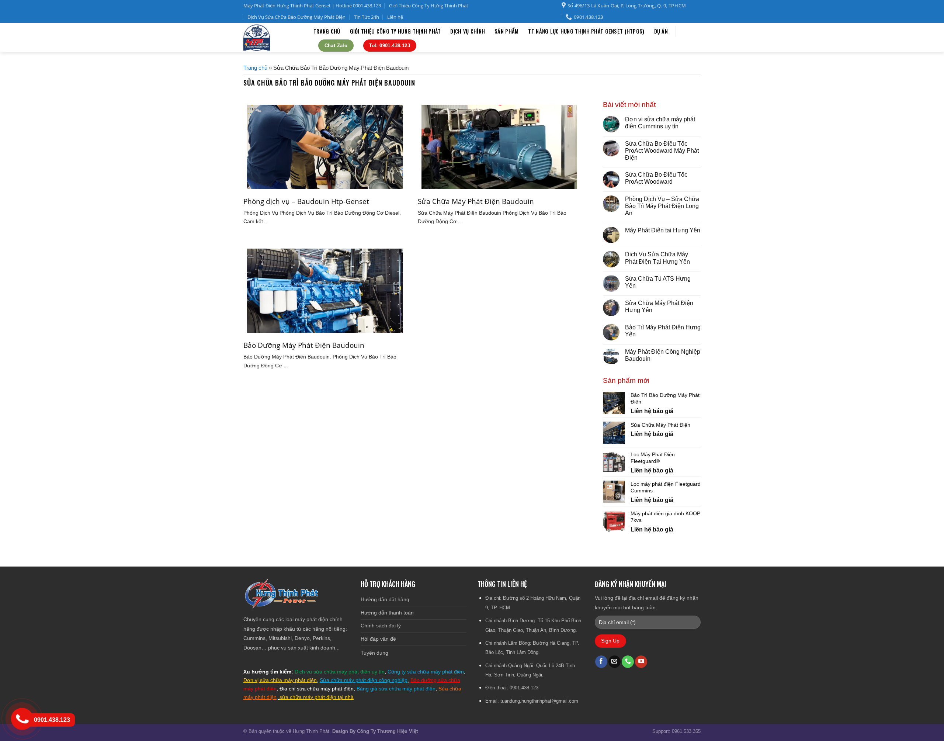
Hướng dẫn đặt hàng (385, 599)
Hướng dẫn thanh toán (387, 613)
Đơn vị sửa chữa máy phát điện (280, 680)
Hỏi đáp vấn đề (378, 639)
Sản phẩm (506, 31)
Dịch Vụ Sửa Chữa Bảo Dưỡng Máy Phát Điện (296, 17)
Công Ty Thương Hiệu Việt (387, 731)
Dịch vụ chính (467, 31)
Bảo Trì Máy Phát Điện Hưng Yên (663, 330)
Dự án (661, 31)
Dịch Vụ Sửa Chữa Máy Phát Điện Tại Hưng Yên (657, 257)
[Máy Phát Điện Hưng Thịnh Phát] (272, 37)
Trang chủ (326, 31)
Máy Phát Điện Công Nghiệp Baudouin (662, 355)
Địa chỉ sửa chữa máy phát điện (317, 689)
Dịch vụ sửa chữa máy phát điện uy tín (340, 672)
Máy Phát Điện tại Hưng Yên (662, 230)
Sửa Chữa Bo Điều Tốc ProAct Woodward (656, 178)
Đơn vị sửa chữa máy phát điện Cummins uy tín (660, 122)
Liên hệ (395, 17)
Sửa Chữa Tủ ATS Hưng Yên (658, 282)
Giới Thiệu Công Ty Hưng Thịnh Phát (428, 5)
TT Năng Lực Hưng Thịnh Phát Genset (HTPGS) (586, 31)
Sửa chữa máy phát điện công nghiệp (363, 680)
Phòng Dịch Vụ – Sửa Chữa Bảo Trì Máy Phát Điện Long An (662, 206)
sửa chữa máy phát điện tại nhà (317, 697)
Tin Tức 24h (366, 17)
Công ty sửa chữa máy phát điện (426, 672)
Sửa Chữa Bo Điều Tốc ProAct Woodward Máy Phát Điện (662, 151)
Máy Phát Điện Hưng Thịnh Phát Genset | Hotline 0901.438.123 (312, 5)
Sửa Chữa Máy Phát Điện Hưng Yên (659, 306)
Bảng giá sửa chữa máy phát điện (396, 689)
